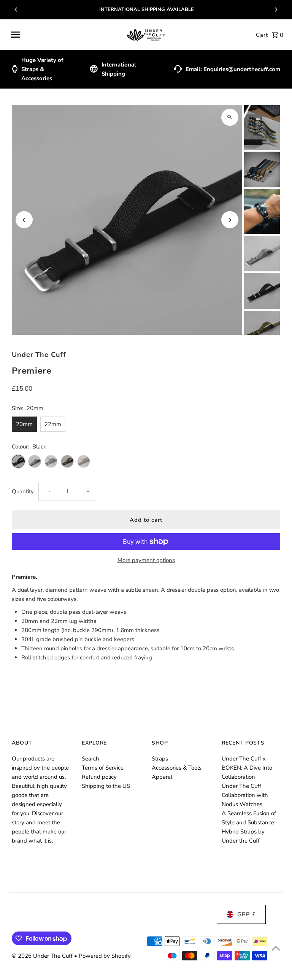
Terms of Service (103, 768)
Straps (160, 758)
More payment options (146, 560)
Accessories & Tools (177, 768)
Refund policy (99, 777)
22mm (52, 424)
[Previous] (16, 9)
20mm (24, 424)
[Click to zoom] (229, 117)
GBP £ (246, 914)
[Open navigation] (65, 34)
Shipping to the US (106, 786)
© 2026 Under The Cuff (43, 956)
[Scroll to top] (275, 948)
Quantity (23, 491)
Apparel (162, 777)
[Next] (275, 9)
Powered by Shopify (105, 956)
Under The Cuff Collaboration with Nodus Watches (245, 795)
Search (90, 758)
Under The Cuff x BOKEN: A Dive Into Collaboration (247, 768)
